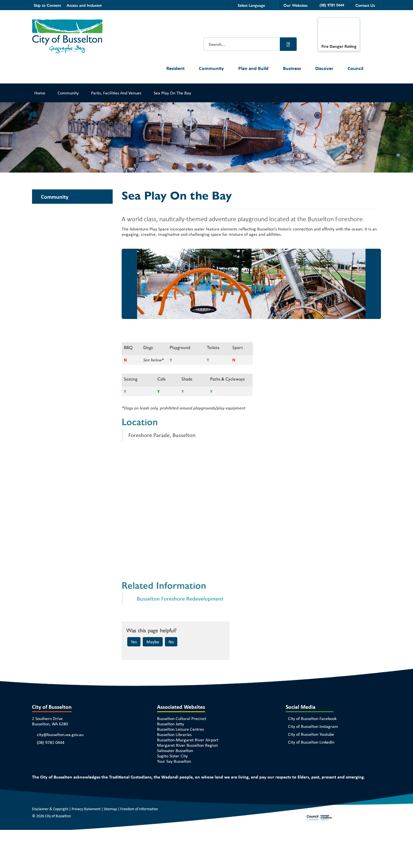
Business (292, 68)
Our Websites (295, 5)
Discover (324, 68)
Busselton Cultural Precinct (181, 718)
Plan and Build (253, 68)
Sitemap (110, 808)
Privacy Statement (86, 808)
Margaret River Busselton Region (187, 745)
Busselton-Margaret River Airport (187, 740)
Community (211, 68)
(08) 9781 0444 (50, 742)
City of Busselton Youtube (311, 734)
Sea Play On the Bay (172, 93)
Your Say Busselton (174, 761)
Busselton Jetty (170, 724)
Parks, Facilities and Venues (116, 93)
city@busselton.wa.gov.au (60, 734)
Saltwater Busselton (175, 750)
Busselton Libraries (174, 734)
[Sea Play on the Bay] (193, 284)
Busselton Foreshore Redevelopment (180, 598)
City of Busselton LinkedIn (311, 742)
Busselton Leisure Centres (180, 729)
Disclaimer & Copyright (50, 808)
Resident (175, 68)
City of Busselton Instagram (313, 726)
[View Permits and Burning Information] (339, 32)
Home (39, 93)
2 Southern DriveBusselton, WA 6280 (50, 721)
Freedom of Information (139, 808)
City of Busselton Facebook (312, 718)
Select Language (251, 5)
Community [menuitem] (54, 196)
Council (355, 68)
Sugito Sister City (172, 756)
